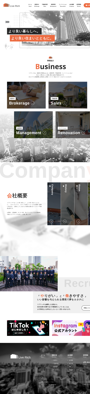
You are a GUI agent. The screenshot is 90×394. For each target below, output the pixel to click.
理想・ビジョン (72, 366)
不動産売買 (55, 363)
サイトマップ (44, 384)
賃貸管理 (55, 366)
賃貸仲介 (55, 360)
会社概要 (71, 360)
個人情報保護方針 (52, 384)
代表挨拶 (71, 369)
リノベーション (57, 369)
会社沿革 (71, 363)
